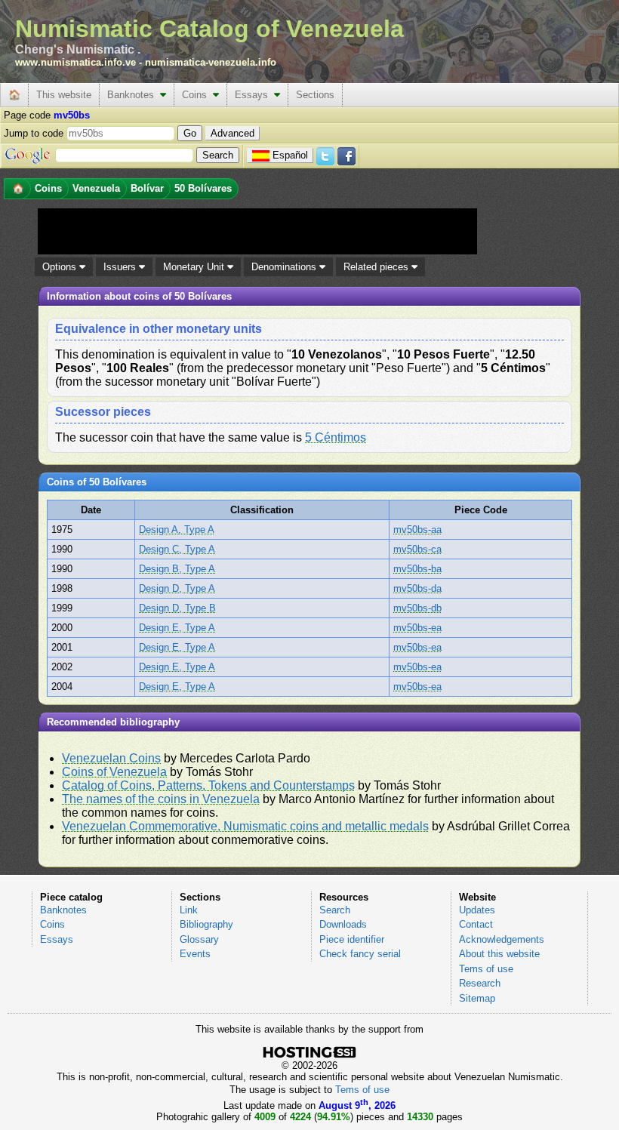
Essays (254, 94)
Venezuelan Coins (111, 758)
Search (334, 910)
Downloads (343, 924)
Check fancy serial (360, 953)
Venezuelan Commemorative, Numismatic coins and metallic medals (245, 826)
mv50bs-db (417, 608)
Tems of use (486, 969)
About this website (499, 953)
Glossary (199, 939)
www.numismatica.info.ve (75, 62)
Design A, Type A (176, 529)
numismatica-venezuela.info (210, 62)
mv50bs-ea (417, 627)
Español (290, 155)
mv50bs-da (417, 588)
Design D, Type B (177, 608)
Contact (476, 924)
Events (195, 953)
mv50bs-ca (417, 549)
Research (479, 983)
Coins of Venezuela (114, 771)
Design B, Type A (177, 568)
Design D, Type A (177, 588)
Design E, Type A (177, 627)
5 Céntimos (335, 437)
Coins (197, 94)
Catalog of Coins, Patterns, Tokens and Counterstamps (208, 785)
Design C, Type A (177, 549)
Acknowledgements (501, 939)
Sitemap (477, 998)
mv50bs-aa (417, 529)
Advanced (232, 133)
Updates (477, 910)
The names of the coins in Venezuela (161, 799)
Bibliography (206, 924)
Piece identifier (351, 939)
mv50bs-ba (417, 568)
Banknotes (133, 94)
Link (189, 910)
